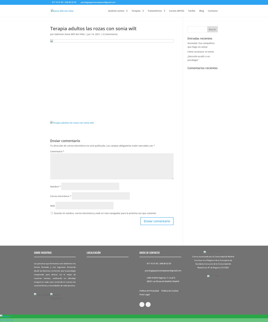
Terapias (136, 11)
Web (52, 205)
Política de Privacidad (149, 290)
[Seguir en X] (148, 304)
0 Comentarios (110, 34)
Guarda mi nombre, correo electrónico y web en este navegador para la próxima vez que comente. (105, 213)
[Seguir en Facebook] (141, 304)
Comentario (57, 151)
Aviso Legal (144, 294)
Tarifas (191, 11)
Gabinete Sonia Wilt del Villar (69, 34)
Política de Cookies (170, 290)
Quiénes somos (116, 11)
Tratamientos (155, 11)
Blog (201, 11)
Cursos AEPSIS (176, 11)
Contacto (213, 11)
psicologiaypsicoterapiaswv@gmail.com (163, 270)
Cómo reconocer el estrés (201, 51)
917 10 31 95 (152, 263)
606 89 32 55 (165, 263)
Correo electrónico (60, 196)
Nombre (55, 186)
